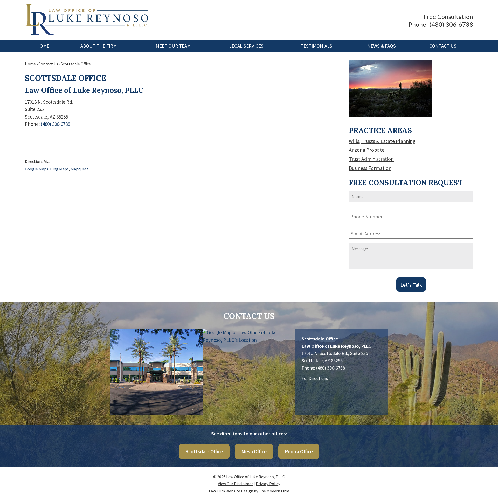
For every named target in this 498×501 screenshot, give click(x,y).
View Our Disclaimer (235, 483)
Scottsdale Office (204, 451)
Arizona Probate (366, 150)
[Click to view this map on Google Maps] (249, 355)
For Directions (315, 378)
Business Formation (370, 168)
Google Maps (36, 168)
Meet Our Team (173, 46)
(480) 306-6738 (451, 24)
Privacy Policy (268, 483)
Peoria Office (299, 451)
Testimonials (316, 46)
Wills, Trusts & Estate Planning (382, 141)
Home (42, 46)
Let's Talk (411, 284)
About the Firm (98, 46)
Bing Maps (59, 168)
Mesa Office (254, 451)
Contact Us (443, 46)
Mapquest (79, 168)
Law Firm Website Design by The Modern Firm (249, 490)
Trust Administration (371, 159)
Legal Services (246, 46)
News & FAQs (381, 46)
